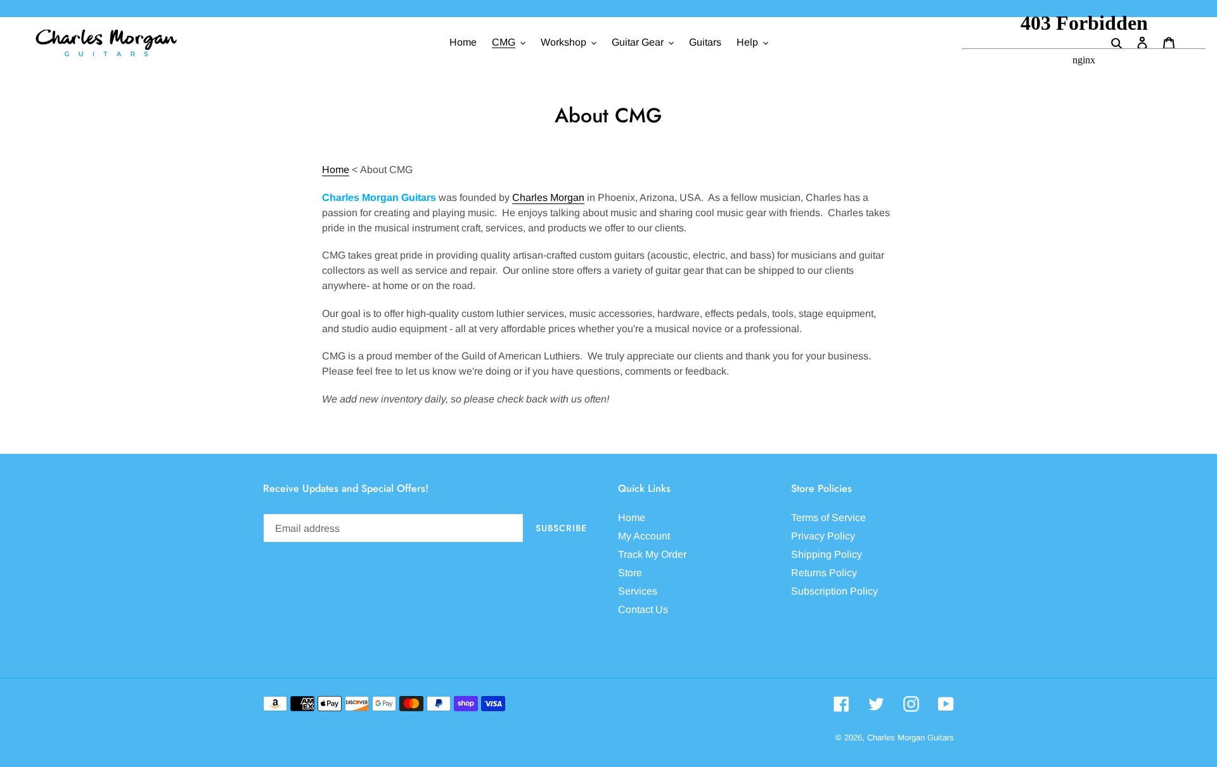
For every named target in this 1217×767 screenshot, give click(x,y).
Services (637, 591)
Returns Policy (824, 572)
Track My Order (652, 554)
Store (630, 572)
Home (335, 169)
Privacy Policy (823, 536)
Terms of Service (828, 517)
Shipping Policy (826, 554)
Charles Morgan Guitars (910, 737)
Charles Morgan (548, 197)
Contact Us (643, 609)
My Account (644, 536)
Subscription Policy (834, 591)
